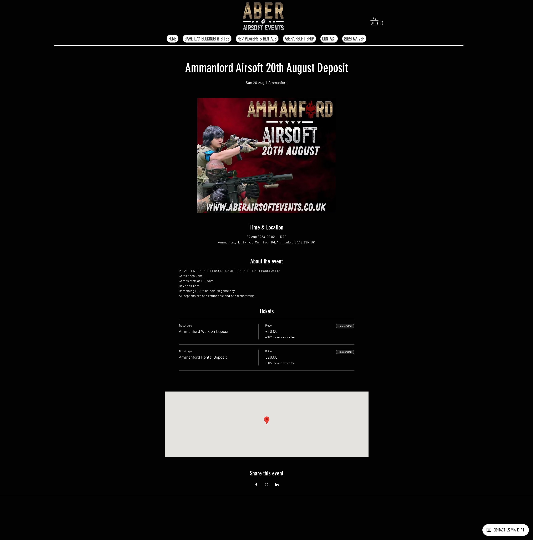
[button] (379, 21)
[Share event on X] (267, 484)
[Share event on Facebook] (256, 484)
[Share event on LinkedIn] (277, 484)
